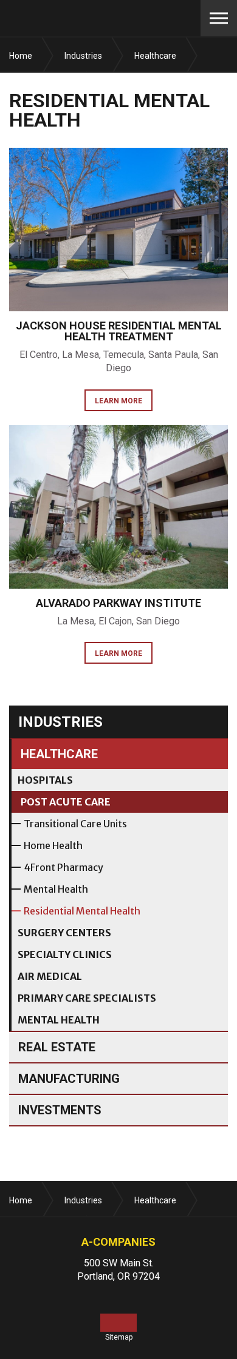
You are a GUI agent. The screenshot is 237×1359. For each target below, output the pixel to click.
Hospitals (45, 780)
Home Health (53, 845)
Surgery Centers (64, 933)
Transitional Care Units (75, 824)
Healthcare (59, 754)
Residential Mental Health (82, 911)
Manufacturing (69, 1078)
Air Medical (50, 976)
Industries (60, 721)
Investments (59, 1110)
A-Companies (85, 18)
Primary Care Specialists (87, 998)
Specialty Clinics (65, 954)
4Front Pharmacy (63, 867)
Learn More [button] (118, 401)
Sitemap (118, 1337)
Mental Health (56, 889)
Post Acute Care (66, 802)
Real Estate (56, 1047)
